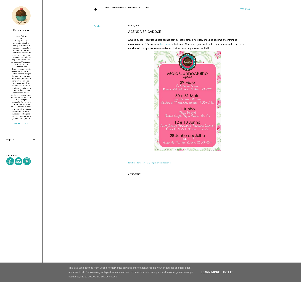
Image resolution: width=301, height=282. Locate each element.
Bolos (128, 8)
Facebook (165, 44)
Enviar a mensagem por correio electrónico (154, 163)
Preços (136, 8)
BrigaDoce (21, 30)
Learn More (210, 272)
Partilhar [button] (97, 26)
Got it (228, 272)
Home (108, 8)
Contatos (147, 8)
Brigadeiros (118, 8)
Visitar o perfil (21, 123)
